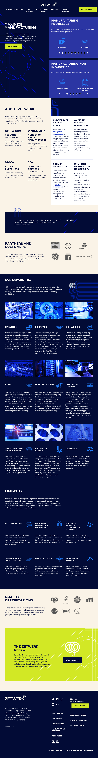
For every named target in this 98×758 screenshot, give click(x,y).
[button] (62, 53)
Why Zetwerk (29, 10)
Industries (20, 9)
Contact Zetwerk (78, 720)
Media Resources (78, 715)
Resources (55, 9)
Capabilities (10, 9)
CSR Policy (60, 750)
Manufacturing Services (42, 10)
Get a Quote (12, 46)
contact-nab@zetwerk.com (77, 700)
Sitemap (52, 750)
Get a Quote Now (86, 9)
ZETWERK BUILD (77, 725)
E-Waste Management (74, 750)
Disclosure (88, 750)
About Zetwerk (65, 10)
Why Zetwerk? (71, 660)
